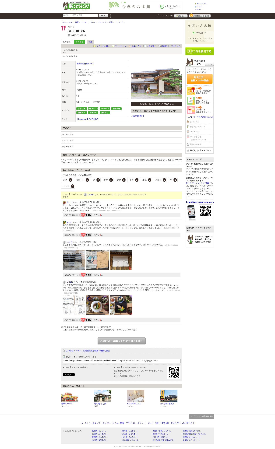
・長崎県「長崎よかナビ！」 (191, 431)
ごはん (160, 180)
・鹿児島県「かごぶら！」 (130, 440)
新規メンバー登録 (200, 15)
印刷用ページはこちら (170, 46)
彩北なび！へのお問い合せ (182, 423)
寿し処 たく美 (100, 404)
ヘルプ (199, 6)
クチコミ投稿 (118, 423)
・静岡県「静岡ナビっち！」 (161, 431)
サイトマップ (94, 423)
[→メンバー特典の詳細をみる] (199, 117)
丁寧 (133, 180)
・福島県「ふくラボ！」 (99, 434)
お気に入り (136, 46)
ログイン (181, 15)
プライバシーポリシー (135, 423)
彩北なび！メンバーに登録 (197, 183)
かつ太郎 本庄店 (167, 404)
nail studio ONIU (134, 404)
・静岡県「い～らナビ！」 (190, 437)
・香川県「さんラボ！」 (129, 437)
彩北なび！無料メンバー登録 (199, 79)
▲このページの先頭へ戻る (201, 416)
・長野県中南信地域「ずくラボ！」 (194, 434)
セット (68, 186)
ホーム (199, 9)
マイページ (195, 132)
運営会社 (165, 423)
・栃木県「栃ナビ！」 (98, 431)
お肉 (67, 180)
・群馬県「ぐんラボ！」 (99, 437)
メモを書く (151, 46)
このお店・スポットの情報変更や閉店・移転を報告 (88, 351)
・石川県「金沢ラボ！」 (99, 440)
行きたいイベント (197, 127)
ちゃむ (69, 222)
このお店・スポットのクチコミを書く (121, 341)
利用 (108, 180)
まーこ (69, 202)
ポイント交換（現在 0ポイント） (198, 138)
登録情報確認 (195, 144)
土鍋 (146, 180)
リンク (150, 423)
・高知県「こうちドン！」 (190, 440)
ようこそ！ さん (164, 15)
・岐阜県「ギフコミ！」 (160, 434)
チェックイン (121, 46)
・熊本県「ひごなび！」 (129, 431)
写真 (90, 42)
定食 (120, 180)
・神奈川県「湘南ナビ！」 (160, 437)
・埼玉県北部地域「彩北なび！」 (163, 440)
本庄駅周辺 (138, 116)
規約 (157, 423)
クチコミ (79, 42)
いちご (69, 242)
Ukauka (91, 194)
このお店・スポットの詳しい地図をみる (156, 104)
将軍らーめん (67, 404)
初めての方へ (201, 3)
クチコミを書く (103, 46)
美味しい (82, 180)
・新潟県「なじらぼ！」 (129, 434)
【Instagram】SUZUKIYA (87, 119)
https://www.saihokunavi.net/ (202, 202)
